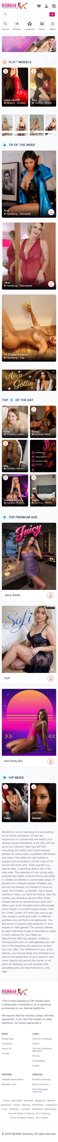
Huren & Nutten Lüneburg (21, 1113)
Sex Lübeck (42, 1117)
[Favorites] (39, 6)
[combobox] (29, 14)
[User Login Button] (46, 6)
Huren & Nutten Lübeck (22, 1117)
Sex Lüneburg (43, 1113)
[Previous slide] (46, 62)
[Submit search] (52, 14)
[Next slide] (53, 62)
